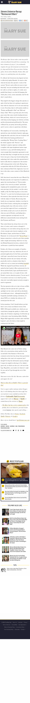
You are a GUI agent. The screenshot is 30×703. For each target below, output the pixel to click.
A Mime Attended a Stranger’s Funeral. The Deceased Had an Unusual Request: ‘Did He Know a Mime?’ (18, 530)
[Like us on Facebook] (16, 431)
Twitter (17, 414)
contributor (12, 426)
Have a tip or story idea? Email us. (15, 568)
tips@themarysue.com (23, 420)
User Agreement (22, 624)
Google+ (15, 416)
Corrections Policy (20, 627)
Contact (22, 629)
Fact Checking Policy (8, 629)
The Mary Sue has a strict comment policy (14, 405)
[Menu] (2, 2)
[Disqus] (15, 594)
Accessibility (14, 624)
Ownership (17, 629)
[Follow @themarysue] (13, 431)
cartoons (7, 426)
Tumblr (3, 416)
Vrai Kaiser (4, 18)
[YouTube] (23, 431)
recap (16, 426)
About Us (15, 622)
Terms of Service (6, 624)
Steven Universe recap (5, 427)
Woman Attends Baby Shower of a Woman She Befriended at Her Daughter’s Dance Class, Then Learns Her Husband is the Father (18, 549)
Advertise (20, 622)
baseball (26, 263)
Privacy (25, 622)
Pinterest (7, 416)
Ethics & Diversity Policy (9, 627)
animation (3, 426)
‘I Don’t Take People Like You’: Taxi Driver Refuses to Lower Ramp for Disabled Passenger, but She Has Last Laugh (18, 512)
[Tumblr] (21, 431)
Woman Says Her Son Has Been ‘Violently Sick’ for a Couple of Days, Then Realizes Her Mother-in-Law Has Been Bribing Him (18, 558)
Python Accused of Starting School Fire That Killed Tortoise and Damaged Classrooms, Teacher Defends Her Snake (16, 480)
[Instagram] (18, 431)
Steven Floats (23, 236)
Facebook (22, 414)
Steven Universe (21, 426)
